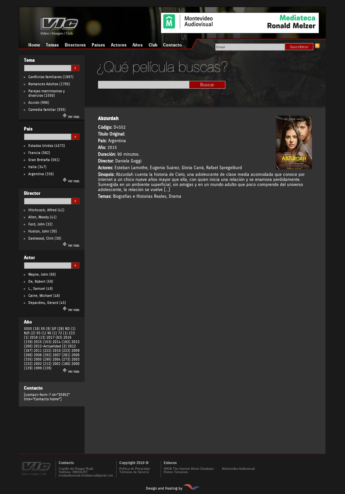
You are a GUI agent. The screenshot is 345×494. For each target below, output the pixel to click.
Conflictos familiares (45, 77)
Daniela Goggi (128, 160)
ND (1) (70, 329)
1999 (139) (43, 368)
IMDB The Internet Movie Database (189, 468)
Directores (75, 45)
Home (34, 45)
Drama (175, 196)
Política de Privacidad (134, 468)
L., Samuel (36, 288)
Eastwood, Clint (41, 238)
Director (32, 193)
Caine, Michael (40, 296)
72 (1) (63, 333)
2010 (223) (61, 350)
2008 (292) (43, 355)
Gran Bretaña (39, 160)
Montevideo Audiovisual (238, 468)
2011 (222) (43, 350)
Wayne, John (38, 274)
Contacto (172, 45)
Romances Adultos (43, 84)
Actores (119, 45)
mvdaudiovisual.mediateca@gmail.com (86, 475)
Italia (32, 167)
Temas (52, 45)
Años (137, 45)
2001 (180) (61, 364)
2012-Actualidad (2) (50, 346)
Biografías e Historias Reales (139, 196)
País (28, 129)
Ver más (73, 117)
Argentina (36, 174)
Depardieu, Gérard (43, 303)
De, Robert (36, 281)
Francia (34, 153)
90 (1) (52, 333)
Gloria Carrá (193, 167)
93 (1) (41, 333)
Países (98, 45)
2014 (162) (61, 342)
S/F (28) (58, 329)
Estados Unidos (40, 146)
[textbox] (48, 68)
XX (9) (46, 329)
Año (28, 322)
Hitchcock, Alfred (42, 210)
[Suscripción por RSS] (317, 47)
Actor (29, 257)
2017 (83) (54, 337)
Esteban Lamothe (131, 167)
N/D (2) (29, 333)
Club (153, 45)
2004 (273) (61, 359)
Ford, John (36, 224)
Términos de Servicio (134, 472)
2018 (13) (37, 337)
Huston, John (38, 231)
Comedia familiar (42, 109)
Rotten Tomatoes (176, 472)
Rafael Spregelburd (224, 167)
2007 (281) (61, 355)
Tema (29, 60)
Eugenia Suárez (164, 167)
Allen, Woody (38, 217)
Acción (33, 102)
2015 (112, 147)
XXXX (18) (32, 329)
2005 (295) (43, 359)
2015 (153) (43, 342)
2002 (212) (43, 364)
